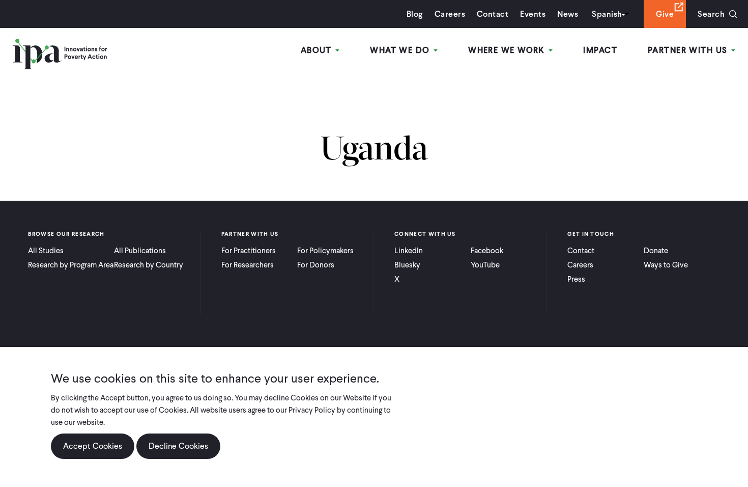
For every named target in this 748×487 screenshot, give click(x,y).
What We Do (401, 50)
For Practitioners (248, 250)
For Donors (315, 264)
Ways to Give (666, 264)
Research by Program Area (70, 264)
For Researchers (247, 264)
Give (665, 14)
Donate (656, 250)
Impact (600, 50)
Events (532, 14)
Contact (492, 14)
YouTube (485, 264)
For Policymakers (325, 250)
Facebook (487, 250)
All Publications (140, 250)
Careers (450, 14)
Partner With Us (689, 50)
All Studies (46, 250)
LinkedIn (408, 250)
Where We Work (508, 50)
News (567, 14)
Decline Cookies (178, 446)
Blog (415, 14)
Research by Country (148, 264)
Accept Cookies (92, 446)
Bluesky (407, 264)
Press (576, 279)
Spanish (607, 14)
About (318, 50)
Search (711, 14)
